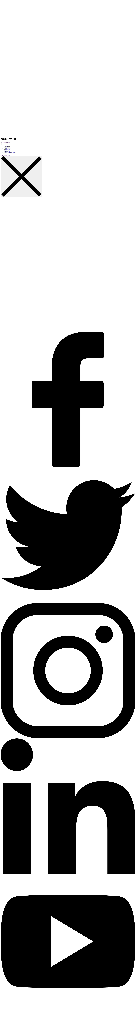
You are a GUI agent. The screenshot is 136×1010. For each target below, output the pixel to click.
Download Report (5, 142)
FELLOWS (7, 151)
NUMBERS (7, 149)
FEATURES (7, 148)
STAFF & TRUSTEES (10, 152)
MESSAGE (7, 147)
